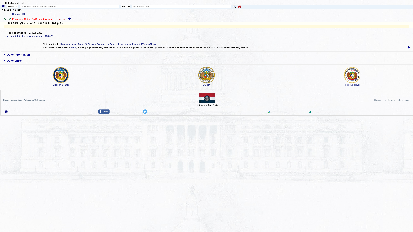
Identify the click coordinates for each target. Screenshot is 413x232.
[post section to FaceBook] (104, 113)
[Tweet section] (145, 113)
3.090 (73, 47)
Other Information (18, 54)
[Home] (3, 6)
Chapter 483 (18, 14)
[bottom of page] (69, 19)
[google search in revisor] (269, 112)
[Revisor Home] (6, 112)
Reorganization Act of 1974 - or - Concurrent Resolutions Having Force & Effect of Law (108, 44)
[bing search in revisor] (310, 112)
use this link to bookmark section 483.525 (29, 36)
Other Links (14, 60)
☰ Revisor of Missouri (14, 3)
